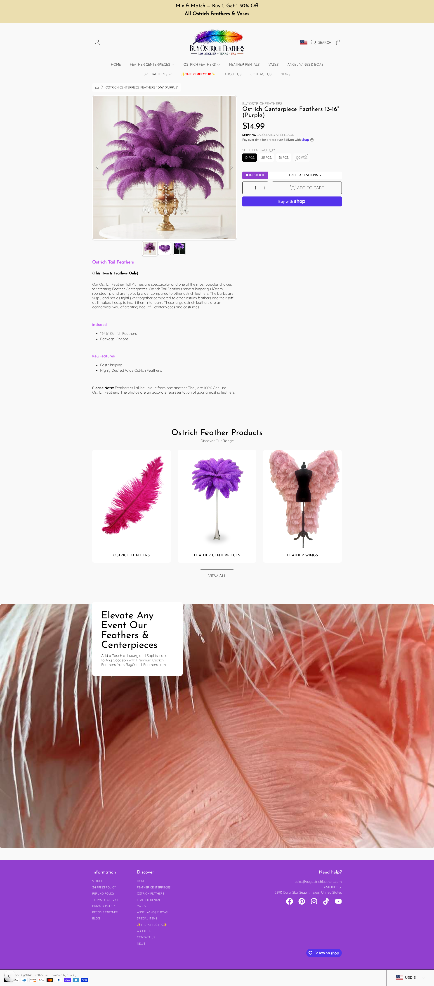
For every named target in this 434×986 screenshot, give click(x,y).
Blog (96, 918)
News (141, 943)
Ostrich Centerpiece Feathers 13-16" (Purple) (142, 87)
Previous (97, 167)
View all (217, 575)
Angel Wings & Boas (152, 912)
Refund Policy (103, 893)
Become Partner (105, 912)
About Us (144, 931)
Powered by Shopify (64, 975)
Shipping (249, 134)
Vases (141, 906)
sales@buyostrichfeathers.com (318, 881)
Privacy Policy (103, 906)
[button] (322, 43)
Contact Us (146, 937)
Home (141, 881)
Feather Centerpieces (150, 64)
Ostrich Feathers (200, 64)
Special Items (156, 74)
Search (97, 881)
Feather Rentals (149, 900)
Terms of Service (105, 900)
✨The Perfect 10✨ (152, 924)
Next (231, 167)
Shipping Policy (104, 887)
